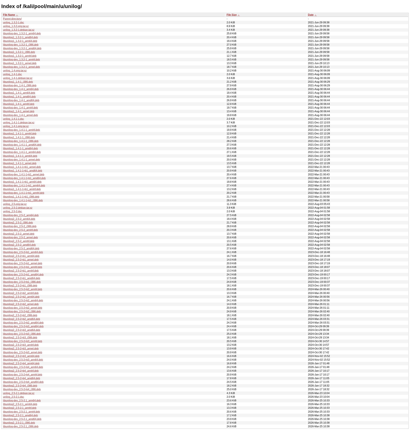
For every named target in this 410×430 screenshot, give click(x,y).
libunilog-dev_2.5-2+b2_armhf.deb (22, 289)
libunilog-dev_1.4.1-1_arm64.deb (22, 152)
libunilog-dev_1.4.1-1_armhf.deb (21, 130)
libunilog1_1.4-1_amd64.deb (19, 96)
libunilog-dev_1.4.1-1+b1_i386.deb (23, 200)
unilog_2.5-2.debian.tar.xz (17, 207)
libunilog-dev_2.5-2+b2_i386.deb (22, 311)
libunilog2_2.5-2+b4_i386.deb (20, 385)
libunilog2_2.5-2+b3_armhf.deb (21, 345)
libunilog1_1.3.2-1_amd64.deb (20, 37)
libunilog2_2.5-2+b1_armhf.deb (21, 270)
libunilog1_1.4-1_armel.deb (18, 111)
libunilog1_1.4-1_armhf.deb (18, 104)
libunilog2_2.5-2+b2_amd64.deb (21, 319)
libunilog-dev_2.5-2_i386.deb (19, 226)
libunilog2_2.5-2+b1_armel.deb (21, 259)
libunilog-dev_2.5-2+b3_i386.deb (22, 333)
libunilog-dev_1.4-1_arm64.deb (21, 89)
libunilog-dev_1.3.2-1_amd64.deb (22, 48)
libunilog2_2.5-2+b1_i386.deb (20, 285)
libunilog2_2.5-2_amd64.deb (19, 244)
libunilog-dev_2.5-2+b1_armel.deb (22, 263)
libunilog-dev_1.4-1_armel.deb (20, 115)
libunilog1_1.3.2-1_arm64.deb (20, 41)
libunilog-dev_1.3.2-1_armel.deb (21, 67)
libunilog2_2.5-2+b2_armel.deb (21, 304)
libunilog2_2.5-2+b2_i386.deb (20, 315)
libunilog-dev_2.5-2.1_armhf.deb (21, 411)
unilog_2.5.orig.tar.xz (15, 204)
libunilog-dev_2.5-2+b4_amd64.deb (23, 382)
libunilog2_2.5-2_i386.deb (18, 222)
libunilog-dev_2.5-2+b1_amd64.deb (23, 274)
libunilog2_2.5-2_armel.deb (18, 233)
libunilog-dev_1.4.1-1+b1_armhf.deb (23, 193)
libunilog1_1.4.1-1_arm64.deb (20, 156)
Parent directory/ (12, 18)
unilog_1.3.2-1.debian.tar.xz (18, 29)
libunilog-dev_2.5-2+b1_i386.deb (22, 282)
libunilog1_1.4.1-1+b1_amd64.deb (22, 170)
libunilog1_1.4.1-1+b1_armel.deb (22, 167)
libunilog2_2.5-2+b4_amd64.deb (21, 378)
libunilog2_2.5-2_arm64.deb (19, 219)
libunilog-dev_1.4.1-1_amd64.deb (22, 144)
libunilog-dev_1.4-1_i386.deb (19, 85)
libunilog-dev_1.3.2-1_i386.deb (20, 44)
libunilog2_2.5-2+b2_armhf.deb (21, 293)
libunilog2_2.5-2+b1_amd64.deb (21, 278)
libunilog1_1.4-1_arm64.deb (19, 92)
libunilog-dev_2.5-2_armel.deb (20, 237)
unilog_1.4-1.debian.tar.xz (17, 78)
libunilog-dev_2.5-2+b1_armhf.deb (22, 267)
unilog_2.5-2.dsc (12, 211)
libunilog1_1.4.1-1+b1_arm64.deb (22, 181)
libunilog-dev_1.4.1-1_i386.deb (20, 141)
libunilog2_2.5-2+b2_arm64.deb (21, 296)
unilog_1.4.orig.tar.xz (15, 70)
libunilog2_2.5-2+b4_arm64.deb (21, 363)
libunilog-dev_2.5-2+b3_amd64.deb (23, 326)
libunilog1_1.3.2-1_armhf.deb (19, 56)
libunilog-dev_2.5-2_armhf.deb (20, 230)
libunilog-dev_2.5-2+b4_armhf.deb (22, 374)
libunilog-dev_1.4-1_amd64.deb (21, 100)
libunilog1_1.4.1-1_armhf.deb (19, 133)
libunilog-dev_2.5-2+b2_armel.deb (22, 307)
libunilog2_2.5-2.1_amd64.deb (20, 415)
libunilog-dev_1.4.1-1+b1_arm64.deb (24, 185)
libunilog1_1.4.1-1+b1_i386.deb (21, 196)
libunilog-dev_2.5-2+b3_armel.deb (22, 352)
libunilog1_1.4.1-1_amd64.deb (20, 148)
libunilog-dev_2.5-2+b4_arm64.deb (23, 367)
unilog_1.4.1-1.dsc (13, 118)
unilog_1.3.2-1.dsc (13, 22)
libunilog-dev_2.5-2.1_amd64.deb (22, 419)
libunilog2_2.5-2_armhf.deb (18, 241)
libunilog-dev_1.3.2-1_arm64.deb (22, 33)
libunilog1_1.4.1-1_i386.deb (19, 137)
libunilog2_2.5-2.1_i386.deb (19, 422)
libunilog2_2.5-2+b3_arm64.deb (21, 356)
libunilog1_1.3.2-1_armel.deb (19, 63)
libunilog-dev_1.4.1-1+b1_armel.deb (23, 174)
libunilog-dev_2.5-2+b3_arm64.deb (23, 359)
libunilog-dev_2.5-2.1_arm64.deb (22, 400)
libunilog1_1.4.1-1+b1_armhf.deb (22, 189)
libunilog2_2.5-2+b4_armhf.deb (21, 370)
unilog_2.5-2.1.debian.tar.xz (18, 393)
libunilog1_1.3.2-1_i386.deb (19, 52)
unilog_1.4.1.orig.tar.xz (16, 126)
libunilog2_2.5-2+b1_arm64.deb (21, 256)
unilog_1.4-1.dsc (12, 74)
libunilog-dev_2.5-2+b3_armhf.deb (22, 341)
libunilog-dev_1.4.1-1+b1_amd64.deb (24, 178)
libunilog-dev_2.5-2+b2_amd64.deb (23, 322)
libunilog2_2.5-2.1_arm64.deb (20, 404)
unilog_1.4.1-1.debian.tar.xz (18, 122)
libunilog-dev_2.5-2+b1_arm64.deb (23, 252)
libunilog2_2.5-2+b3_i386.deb (20, 337)
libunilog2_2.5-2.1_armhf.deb (19, 408)
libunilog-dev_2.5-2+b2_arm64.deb (23, 300)
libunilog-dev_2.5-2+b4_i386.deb (22, 389)
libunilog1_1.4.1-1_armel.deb (19, 163)
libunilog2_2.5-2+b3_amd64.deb (21, 330)
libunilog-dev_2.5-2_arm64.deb (21, 215)
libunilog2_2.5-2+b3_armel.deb (21, 348)
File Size (232, 14)
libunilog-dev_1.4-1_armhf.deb (20, 107)
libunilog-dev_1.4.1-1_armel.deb (21, 159)
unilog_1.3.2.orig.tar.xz (16, 26)
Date (311, 14)
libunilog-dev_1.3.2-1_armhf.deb (21, 59)
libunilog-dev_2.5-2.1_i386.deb (20, 426)
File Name (9, 14)
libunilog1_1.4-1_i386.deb (18, 81)
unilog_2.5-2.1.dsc (13, 396)
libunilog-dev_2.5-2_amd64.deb (21, 248)
